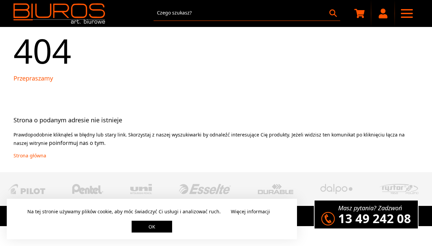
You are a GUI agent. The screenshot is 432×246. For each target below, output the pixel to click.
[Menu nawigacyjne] (406, 13)
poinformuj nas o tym (76, 143)
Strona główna (30, 155)
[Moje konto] (383, 13)
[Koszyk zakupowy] (359, 13)
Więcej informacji (250, 211)
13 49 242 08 (374, 218)
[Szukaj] (333, 13)
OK (151, 226)
